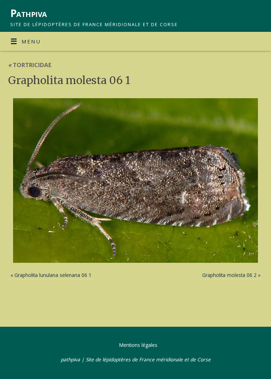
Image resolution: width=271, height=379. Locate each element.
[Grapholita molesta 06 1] (135, 180)
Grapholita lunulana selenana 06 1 (52, 275)
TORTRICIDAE (30, 65)
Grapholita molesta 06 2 (229, 275)
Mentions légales (138, 345)
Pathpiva (28, 13)
